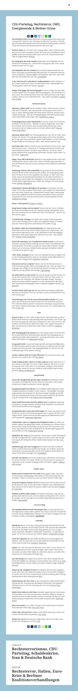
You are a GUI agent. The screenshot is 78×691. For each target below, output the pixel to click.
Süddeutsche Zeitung (46, 117)
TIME (38, 621)
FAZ (51, 45)
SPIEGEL (32, 57)
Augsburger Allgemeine (33, 417)
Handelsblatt (42, 77)
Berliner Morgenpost (24, 183)
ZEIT (32, 66)
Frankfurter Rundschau (40, 259)
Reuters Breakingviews (27, 370)
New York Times (38, 608)
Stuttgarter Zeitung (35, 203)
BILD (40, 576)
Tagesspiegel (45, 270)
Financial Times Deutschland (25, 237)
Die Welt (41, 86)
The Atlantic (39, 357)
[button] (28, 36)
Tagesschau (24, 155)
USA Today (42, 614)
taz (18, 166)
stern (23, 215)
